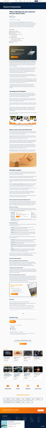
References (11, 42)
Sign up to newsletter (23, 343)
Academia (24, 418)
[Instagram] (7, 3)
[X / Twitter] (10, 3)
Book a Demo (40, 410)
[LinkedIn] (8, 3)
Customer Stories (25, 417)
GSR (21, 183)
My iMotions (39, 420)
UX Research (24, 420)
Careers (38, 418)
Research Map (32, 421)
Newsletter (39, 421)
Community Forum (32, 420)
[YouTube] (11, 3)
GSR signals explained (13, 33)
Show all (23, 313)
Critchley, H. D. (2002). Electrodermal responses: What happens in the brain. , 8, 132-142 (22, 305)
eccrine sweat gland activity (29, 81)
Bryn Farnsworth (13, 16)
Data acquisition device (14, 36)
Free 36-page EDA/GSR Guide (14, 41)
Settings (21, 216)
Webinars (28, 388)
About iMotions (39, 417)
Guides (18, 388)
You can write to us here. (29, 255)
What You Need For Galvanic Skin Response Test (16, 34)
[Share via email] (15, 19)
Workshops (31, 419)
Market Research (25, 419)
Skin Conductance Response (19, 184)
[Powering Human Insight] (6, 1)
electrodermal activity (22, 22)
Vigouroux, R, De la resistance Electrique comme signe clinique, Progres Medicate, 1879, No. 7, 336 (21, 308)
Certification (31, 418)
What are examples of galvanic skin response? (16, 40)
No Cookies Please (26, 216)
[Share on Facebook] (13, 19)
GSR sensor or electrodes (14, 35)
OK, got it (18, 216)
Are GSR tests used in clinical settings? (15, 39)
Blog (30, 417)
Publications (8, 388)
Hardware (17, 419)
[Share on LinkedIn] (11, 19)
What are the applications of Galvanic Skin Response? (17, 38)
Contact (12, 321)
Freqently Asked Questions (13, 37)
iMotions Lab (31, 125)
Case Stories (38, 388)
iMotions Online (18, 418)
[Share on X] (12, 19)
